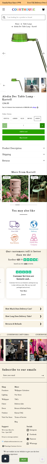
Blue (22, 118)
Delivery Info (19, 404)
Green (37, 118)
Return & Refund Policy (23, 408)
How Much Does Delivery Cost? (18, 308)
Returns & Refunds (13, 324)
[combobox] (23, 17)
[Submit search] (4, 17)
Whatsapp (33, 443)
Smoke (29, 118)
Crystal (6, 118)
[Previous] (4, 53)
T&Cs (16, 399)
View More (23, 291)
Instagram (33, 430)
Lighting (4, 395)
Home (17, 24)
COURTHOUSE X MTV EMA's (14, 335)
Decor (4, 408)
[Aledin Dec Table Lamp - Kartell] (23, 54)
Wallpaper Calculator (22, 390)
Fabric (4, 404)
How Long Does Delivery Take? (18, 316)
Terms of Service (20, 417)
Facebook (33, 434)
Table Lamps (27, 24)
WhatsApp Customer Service (13, 446)
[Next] (43, 53)
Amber (15, 118)
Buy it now (23, 138)
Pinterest (33, 439)
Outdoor (5, 413)
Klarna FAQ (19, 413)
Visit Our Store (7, 417)
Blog (16, 422)
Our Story (18, 395)
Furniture (5, 390)
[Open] (5, 458)
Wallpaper (5, 399)
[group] (15, 188)
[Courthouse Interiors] (24, 9)
